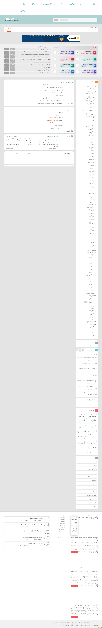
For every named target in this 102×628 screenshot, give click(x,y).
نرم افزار (94, 310)
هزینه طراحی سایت (92, 472)
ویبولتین (93, 290)
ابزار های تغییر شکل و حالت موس (88, 111)
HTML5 (92, 119)
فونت (93, 332)
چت (93, 196)
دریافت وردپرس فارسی (59, 536)
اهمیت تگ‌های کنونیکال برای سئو (43, 70)
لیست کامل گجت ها (86, 452)
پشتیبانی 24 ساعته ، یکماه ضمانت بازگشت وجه (52, 98)
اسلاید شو (92, 225)
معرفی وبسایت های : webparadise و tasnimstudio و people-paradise (35, 59)
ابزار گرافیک (92, 314)
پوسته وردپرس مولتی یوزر (89, 293)
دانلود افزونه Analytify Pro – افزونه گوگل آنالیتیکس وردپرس (87, 387)
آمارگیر (93, 120)
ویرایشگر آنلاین (91, 190)
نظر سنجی (92, 186)
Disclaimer (88, 622)
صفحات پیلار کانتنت (46, 67)
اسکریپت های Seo (91, 129)
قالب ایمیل (92, 276)
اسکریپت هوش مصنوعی (89, 132)
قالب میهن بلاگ (91, 299)
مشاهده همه (56, 47)
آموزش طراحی (93, 86)
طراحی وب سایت (87, 625)
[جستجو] (56, 20)
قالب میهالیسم (91, 284)
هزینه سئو (95, 461)
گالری (93, 248)
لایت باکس (92, 242)
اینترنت (93, 94)
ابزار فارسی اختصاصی (90, 105)
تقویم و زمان (92, 233)
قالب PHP (92, 266)
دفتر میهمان (92, 157)
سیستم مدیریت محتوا (90, 163)
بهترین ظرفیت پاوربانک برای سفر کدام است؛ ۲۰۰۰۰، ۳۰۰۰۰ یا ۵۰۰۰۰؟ (35, 51)
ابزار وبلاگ (62, 523)
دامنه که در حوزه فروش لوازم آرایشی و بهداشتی (39, 64)
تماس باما (62, 521)
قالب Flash (92, 262)
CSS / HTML (92, 88)
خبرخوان (92, 237)
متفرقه (93, 243)
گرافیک (94, 324)
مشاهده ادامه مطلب (9, 148)
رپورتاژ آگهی (93, 250)
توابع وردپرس (61, 529)
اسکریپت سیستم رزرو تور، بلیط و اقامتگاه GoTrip (88, 399)
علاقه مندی (92, 165)
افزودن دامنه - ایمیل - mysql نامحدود (55, 87)
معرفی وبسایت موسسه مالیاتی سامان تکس (40, 56)
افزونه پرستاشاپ (91, 219)
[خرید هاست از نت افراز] (66, 154)
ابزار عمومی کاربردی (90, 104)
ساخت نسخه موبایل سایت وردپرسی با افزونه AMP (31, 524)
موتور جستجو (91, 184)
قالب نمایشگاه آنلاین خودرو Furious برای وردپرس (88, 368)
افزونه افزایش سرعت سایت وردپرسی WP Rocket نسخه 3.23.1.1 (87, 374)
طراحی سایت (91, 317)
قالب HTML (92, 265)
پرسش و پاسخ (91, 193)
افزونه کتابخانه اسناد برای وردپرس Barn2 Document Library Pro (87, 358)
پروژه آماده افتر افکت (90, 322)
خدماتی (93, 154)
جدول (93, 236)
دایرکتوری (92, 156)
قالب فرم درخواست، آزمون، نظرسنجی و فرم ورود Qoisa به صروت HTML (87, 393)
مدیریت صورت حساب (90, 177)
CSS (93, 117)
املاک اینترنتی (91, 136)
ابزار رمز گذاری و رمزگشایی (89, 99)
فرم (93, 240)
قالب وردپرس (91, 287)
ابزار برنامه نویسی (91, 311)
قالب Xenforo (91, 272)
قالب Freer (92, 263)
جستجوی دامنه (91, 147)
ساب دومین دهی (91, 162)
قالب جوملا (92, 279)
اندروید (93, 255)
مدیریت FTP (92, 319)
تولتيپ (93, 234)
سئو (93, 306)
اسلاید (93, 224)
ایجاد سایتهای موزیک (90, 139)
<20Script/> (10, 19)
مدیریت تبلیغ (92, 174)
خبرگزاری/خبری (91, 153)
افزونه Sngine (91, 205)
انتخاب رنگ (92, 228)
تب (93, 231)
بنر (93, 329)
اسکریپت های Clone (90, 128)
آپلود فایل (95, 506)
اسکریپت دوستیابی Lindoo (52, 136)
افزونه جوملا (92, 210)
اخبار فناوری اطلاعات (92, 114)
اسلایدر (93, 123)
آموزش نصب (92, 303)
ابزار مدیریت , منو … (90, 107)
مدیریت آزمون (91, 171)
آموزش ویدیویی (93, 91)
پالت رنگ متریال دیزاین (60, 534)
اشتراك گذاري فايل (90, 133)
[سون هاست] (89, 27)
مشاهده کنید (74, 551)
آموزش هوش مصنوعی (92, 495)
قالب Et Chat (92, 260)
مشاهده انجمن (7, 46)
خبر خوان (92, 150)
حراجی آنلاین (92, 148)
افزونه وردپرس (91, 214)
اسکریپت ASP (91, 125)
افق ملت (95, 465)
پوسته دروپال (92, 291)
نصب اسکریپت (61, 531)
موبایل (93, 246)
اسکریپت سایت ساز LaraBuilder (35, 543)
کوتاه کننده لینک (91, 200)
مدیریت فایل (92, 178)
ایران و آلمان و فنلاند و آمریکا (56, 122)
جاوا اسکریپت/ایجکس (90, 145)
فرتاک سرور (70, 109)
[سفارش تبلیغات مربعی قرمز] (13, 153)
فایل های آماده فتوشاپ (90, 330)
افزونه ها (94, 204)
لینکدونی (92, 169)
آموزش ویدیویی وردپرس (90, 93)
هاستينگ (92, 187)
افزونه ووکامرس (91, 216)
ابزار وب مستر (91, 313)
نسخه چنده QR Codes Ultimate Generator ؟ (41, 62)
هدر (93, 333)
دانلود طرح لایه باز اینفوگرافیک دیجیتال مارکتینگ (32, 530)
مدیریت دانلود (91, 175)
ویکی (93, 191)
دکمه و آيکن (92, 239)
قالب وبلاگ (94, 295)
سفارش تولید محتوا (92, 476)
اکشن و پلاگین (91, 327)
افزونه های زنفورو (91, 213)
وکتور (93, 335)
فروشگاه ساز (92, 168)
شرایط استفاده (61, 532)
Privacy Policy (80, 622)
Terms (85, 622)
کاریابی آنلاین (92, 197)
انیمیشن (92, 230)
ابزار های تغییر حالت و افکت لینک (88, 110)
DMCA (76, 622)
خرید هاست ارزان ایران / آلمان (66, 82)
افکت (93, 227)
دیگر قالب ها (92, 259)
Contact (72, 622)
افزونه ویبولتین (91, 217)
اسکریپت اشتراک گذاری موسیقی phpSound (33, 537)
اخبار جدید (94, 484)
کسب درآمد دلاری (93, 480)
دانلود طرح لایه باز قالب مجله (36, 518)
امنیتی (93, 138)
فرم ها (93, 166)
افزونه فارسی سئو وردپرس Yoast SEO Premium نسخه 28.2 (87, 381)
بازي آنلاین (92, 141)
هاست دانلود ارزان (93, 499)
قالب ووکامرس (91, 288)
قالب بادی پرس (91, 278)
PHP (93, 89)
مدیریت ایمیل (91, 172)
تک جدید (95, 491)
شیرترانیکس (92, 220)
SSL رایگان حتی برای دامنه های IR (55, 92)
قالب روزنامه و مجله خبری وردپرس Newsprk (89, 403)
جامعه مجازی (10, 136)
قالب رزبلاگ (92, 298)
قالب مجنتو (92, 282)
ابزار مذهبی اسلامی (90, 108)
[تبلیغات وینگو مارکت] (87, 345)
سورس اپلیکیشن (92, 252)
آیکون (93, 326)
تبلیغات (62, 517)
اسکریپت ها (15, 136)
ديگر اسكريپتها (91, 159)
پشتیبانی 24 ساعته (59, 125)
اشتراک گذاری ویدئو (90, 135)
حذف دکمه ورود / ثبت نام (44, 72)
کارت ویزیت (92, 336)
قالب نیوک (92, 285)
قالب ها (94, 257)
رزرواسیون (92, 160)
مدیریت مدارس (91, 180)
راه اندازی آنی (59, 95)
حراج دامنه (94, 502)
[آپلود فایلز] (94, 27)
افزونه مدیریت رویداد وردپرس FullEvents (89, 363)
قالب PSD (92, 269)
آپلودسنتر (92, 122)
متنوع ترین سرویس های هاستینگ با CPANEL (53, 84)
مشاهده (9, 31)
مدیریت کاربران (91, 183)
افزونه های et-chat (91, 211)
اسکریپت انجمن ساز (45, 49)
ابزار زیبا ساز (92, 101)
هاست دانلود (65, 625)
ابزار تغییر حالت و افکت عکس (89, 98)
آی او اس (92, 254)
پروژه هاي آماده (93, 321)
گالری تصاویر (92, 202)
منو (93, 245)
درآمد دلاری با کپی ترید (92, 469)
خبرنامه (93, 151)
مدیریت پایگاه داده (91, 181)
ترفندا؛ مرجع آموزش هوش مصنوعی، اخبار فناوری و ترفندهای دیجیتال (35, 54)
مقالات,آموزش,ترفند (92, 302)
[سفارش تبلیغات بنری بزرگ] (67, 153)
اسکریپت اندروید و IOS (90, 126)
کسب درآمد (92, 199)
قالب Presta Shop (91, 268)
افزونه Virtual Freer (90, 207)
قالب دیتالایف (92, 281)
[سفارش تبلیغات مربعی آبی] (26, 153)
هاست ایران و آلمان (58, 114)
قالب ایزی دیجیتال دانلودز (89, 275)
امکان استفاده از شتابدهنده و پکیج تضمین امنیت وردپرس (50, 100)
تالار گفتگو (92, 142)
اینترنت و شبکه (91, 316)
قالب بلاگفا (92, 296)
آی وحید (81, 625)
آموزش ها (92, 304)
